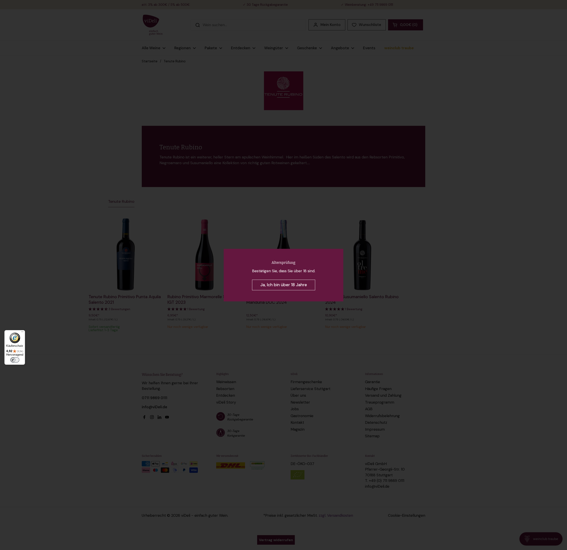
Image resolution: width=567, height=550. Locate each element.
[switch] (14, 360)
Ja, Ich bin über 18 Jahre (283, 285)
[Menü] (22, 332)
